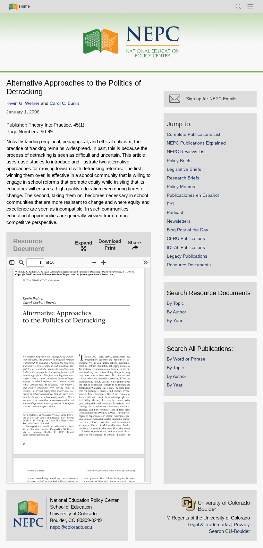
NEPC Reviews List (186, 151)
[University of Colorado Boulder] (216, 504)
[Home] (131, 42)
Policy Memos (181, 186)
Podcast (175, 212)
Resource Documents (189, 264)
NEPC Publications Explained (196, 142)
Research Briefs (183, 177)
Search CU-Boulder (229, 531)
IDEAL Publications (186, 247)
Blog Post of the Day (187, 229)
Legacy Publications (187, 256)
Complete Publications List (193, 134)
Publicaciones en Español (193, 195)
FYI (170, 203)
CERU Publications (186, 238)
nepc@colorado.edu (71, 527)
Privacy (242, 524)
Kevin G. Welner (22, 103)
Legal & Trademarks (209, 524)
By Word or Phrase (186, 358)
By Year (174, 320)
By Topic (175, 303)
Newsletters (179, 221)
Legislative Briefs (184, 169)
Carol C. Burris (65, 103)
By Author (176, 311)
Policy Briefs (179, 160)
